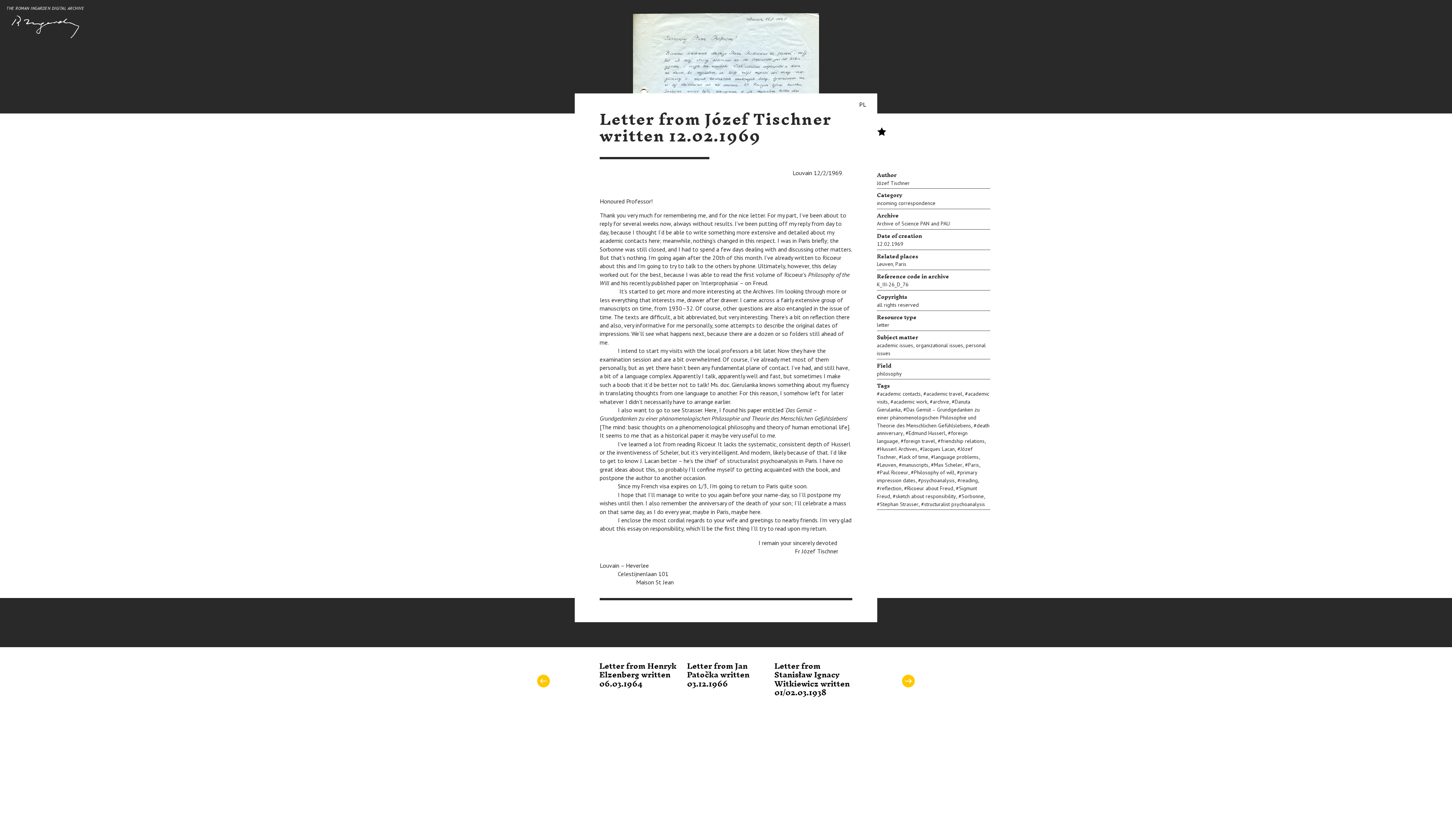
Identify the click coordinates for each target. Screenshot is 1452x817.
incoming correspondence (906, 203)
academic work (910, 401)
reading (969, 480)
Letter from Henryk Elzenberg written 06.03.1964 (637, 675)
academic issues (895, 345)
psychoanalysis (938, 480)
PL (862, 104)
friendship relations (963, 441)
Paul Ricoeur (894, 472)
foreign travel (919, 441)
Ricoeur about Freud (930, 488)
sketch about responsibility (926, 496)
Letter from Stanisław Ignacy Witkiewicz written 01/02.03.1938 (812, 679)
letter (883, 325)
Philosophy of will (934, 472)
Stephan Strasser (899, 504)
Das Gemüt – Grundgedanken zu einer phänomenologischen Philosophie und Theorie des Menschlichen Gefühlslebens (928, 417)
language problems (956, 457)
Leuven (885, 264)
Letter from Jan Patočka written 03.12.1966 (718, 675)
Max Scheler (948, 464)
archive (941, 401)
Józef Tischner (893, 183)
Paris (900, 264)
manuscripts (915, 464)
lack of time (915, 457)
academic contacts (900, 393)
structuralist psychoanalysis (954, 504)
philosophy (889, 373)
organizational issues (939, 345)
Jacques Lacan (939, 449)
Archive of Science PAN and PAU (913, 223)
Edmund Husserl (927, 433)
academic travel (944, 393)
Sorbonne (973, 496)
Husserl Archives (898, 449)
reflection (890, 488)
